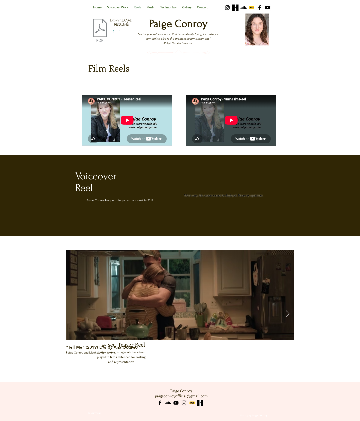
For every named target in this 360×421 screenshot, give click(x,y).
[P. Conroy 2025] (100, 31)
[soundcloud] (243, 8)
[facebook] (259, 8)
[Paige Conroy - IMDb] (251, 8)
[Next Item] (287, 313)
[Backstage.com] (235, 8)
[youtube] (268, 8)
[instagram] (184, 403)
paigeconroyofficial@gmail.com (181, 395)
